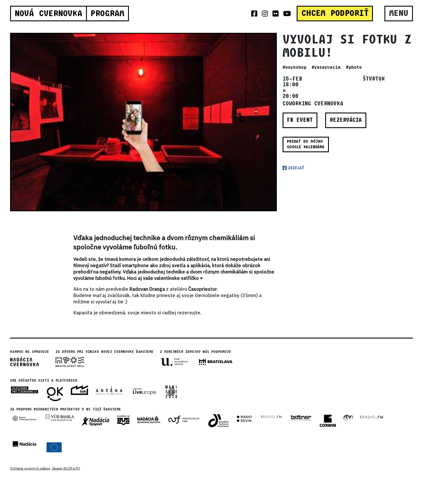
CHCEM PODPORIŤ (335, 13)
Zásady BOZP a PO (66, 468)
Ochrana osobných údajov (30, 468)
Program (107, 13)
